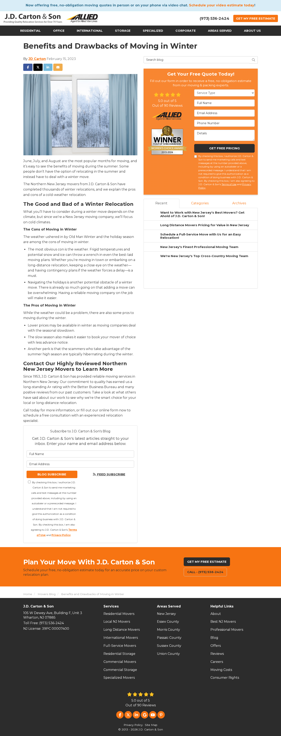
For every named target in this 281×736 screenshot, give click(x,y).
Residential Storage (119, 654)
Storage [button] (122, 31)
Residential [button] (30, 31)
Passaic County (169, 638)
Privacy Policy (61, 535)
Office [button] (58, 31)
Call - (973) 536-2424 (205, 572)
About (215, 614)
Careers (216, 662)
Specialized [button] (153, 31)
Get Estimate (255, 18)
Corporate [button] (185, 31)
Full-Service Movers (119, 646)
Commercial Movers (119, 662)
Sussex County (169, 646)
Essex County (168, 622)
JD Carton (37, 59)
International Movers (120, 638)
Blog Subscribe (51, 474)
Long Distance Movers (121, 630)
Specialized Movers (119, 678)
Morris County (168, 630)
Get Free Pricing (224, 148)
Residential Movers (118, 614)
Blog (214, 638)
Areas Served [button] (220, 31)
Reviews (217, 654)
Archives (239, 203)
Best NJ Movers (223, 622)
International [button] (90, 31)
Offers (215, 646)
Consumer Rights (224, 678)
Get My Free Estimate (206, 562)
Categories (200, 203)
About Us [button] (252, 31)
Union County (168, 654)
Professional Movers (226, 630)
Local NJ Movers (116, 622)
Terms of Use (229, 184)
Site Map (151, 725)
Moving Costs (221, 670)
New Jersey (166, 614)
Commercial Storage (120, 670)
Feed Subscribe (110, 474)
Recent (161, 203)
